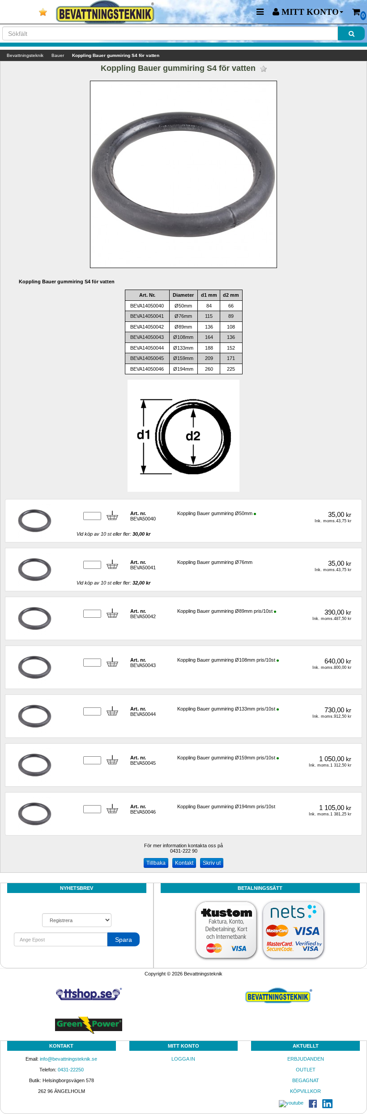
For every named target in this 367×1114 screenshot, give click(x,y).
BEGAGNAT (305, 1080)
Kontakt (184, 863)
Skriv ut (212, 863)
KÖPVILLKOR (305, 1091)
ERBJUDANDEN (305, 1059)
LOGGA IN (183, 1059)
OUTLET (306, 1069)
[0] (356, 12)
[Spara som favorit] (263, 68)
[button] (308, 12)
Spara (123, 939)
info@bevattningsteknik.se (68, 1059)
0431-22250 (71, 1069)
